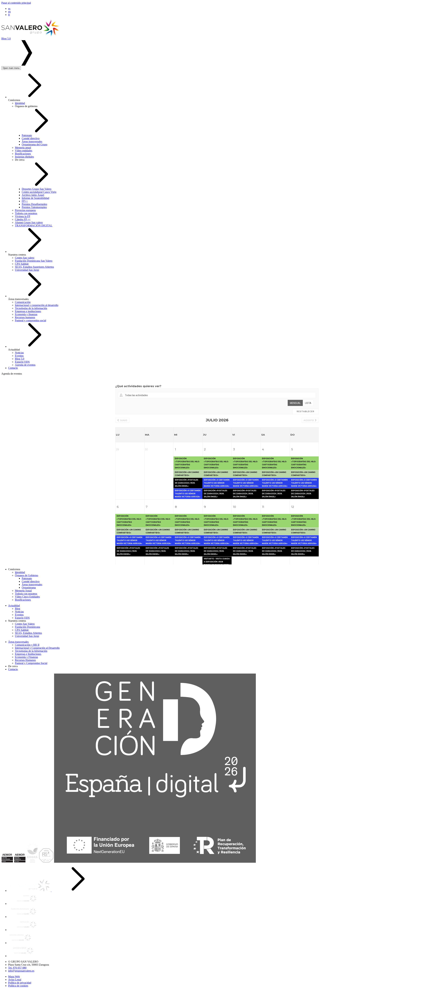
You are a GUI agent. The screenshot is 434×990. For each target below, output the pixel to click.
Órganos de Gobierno (26, 575)
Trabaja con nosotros (26, 213)
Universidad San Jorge (27, 269)
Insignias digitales (24, 156)
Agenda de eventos (25, 364)
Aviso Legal (14, 979)
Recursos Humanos (25, 660)
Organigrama (29, 587)
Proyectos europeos (25, 210)
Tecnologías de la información (31, 308)
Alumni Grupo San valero (29, 222)
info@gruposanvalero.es (21, 970)
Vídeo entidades (23, 150)
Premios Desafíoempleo (34, 204)
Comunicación (23, 302)
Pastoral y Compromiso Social (31, 663)
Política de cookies (18, 985)
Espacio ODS (22, 361)
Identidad (20, 103)
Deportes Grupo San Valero (36, 188)
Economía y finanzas (26, 314)
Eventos (19, 355)
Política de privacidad (19, 982)
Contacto (13, 367)
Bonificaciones (23, 153)
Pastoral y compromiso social (30, 320)
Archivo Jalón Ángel (33, 195)
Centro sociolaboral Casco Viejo (39, 192)
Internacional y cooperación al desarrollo (36, 305)
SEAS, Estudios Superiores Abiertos (34, 266)
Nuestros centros (17, 254)
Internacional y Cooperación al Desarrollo (37, 647)
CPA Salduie (22, 263)
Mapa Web (14, 976)
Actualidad (14, 349)
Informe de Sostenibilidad (35, 198)
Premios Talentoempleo (34, 207)
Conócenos (14, 100)
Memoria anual (23, 147)
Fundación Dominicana (27, 626)
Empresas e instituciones (28, 311)
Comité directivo (31, 138)
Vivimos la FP (22, 216)
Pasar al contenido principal (16, 2)
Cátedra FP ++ (23, 219)
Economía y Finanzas (26, 657)
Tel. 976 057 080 (17, 967)
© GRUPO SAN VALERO (23, 961)
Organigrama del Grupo (34, 144)
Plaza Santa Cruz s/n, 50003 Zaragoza (28, 964)
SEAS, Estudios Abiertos (28, 633)
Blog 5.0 (19, 358)
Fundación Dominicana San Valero (33, 260)
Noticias (19, 352)
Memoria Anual (23, 590)
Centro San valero (24, 257)
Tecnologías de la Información (31, 650)
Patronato (27, 135)
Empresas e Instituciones (28, 654)
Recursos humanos (25, 317)
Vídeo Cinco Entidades (27, 596)
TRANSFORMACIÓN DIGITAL (33, 225)
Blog (17, 608)
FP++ (25, 201)
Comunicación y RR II (27, 644)
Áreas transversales (32, 141)
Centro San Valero (25, 623)
